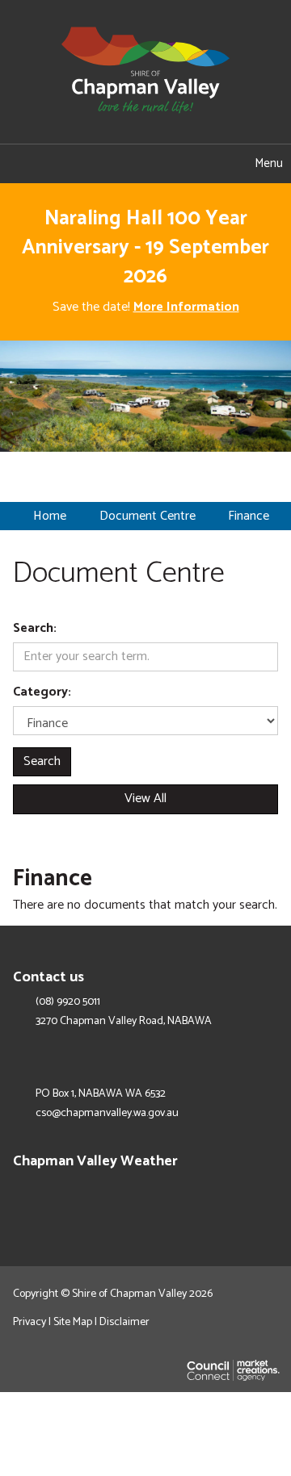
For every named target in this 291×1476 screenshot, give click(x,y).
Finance (248, 516)
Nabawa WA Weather (270, 1196)
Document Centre (147, 516)
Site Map (72, 1322)
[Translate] (170, 163)
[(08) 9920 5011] (121, 163)
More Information (186, 307)
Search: (35, 629)
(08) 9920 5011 (68, 1002)
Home (49, 516)
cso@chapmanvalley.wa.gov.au (107, 1114)
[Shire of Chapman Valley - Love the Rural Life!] (145, 71)
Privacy (29, 1322)
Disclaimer (124, 1322)
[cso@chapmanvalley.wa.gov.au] (72, 163)
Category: (42, 693)
